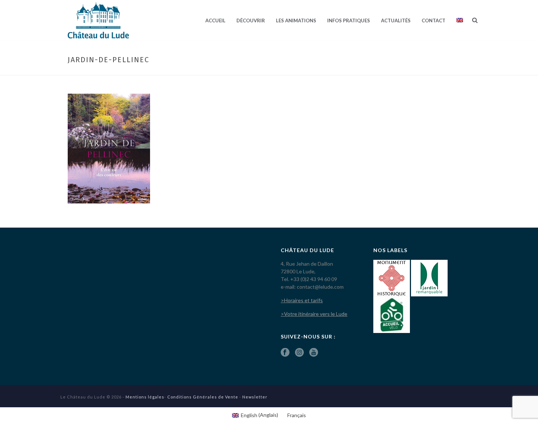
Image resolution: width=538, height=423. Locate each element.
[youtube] (313, 353)
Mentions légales (145, 396)
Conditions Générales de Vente (202, 396)
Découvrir (250, 20)
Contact (433, 20)
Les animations (296, 20)
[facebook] (285, 353)
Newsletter (255, 396)
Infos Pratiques (348, 20)
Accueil (215, 20)
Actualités (396, 20)
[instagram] (299, 353)
